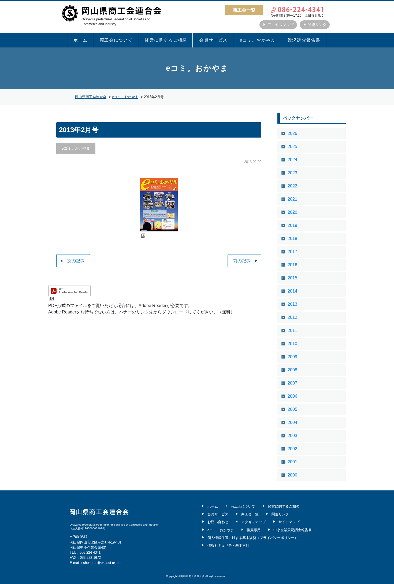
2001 (292, 462)
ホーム (80, 40)
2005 (292, 409)
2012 (292, 317)
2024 (292, 159)
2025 (292, 146)
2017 (292, 251)
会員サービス (213, 40)
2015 (292, 278)
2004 (292, 422)
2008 (292, 370)
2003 (292, 435)
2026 (292, 133)
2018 (292, 238)
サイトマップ (288, 522)
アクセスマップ (280, 25)
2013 (292, 304)
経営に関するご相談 (166, 40)
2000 (292, 475)
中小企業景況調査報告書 (292, 530)
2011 (292, 330)
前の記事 (241, 260)
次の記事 (75, 260)
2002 (292, 448)
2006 (292, 396)
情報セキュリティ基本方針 (228, 546)
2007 (292, 383)
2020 (292, 212)
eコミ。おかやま (258, 40)
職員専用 (254, 530)
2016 (292, 265)
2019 (292, 225)
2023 (292, 173)
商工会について (116, 40)
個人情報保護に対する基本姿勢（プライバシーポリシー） (252, 538)
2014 (292, 291)
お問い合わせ (217, 522)
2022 (292, 186)
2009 (292, 356)
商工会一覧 (250, 514)
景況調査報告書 (304, 40)
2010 (292, 343)
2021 (292, 199)
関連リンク (317, 25)
